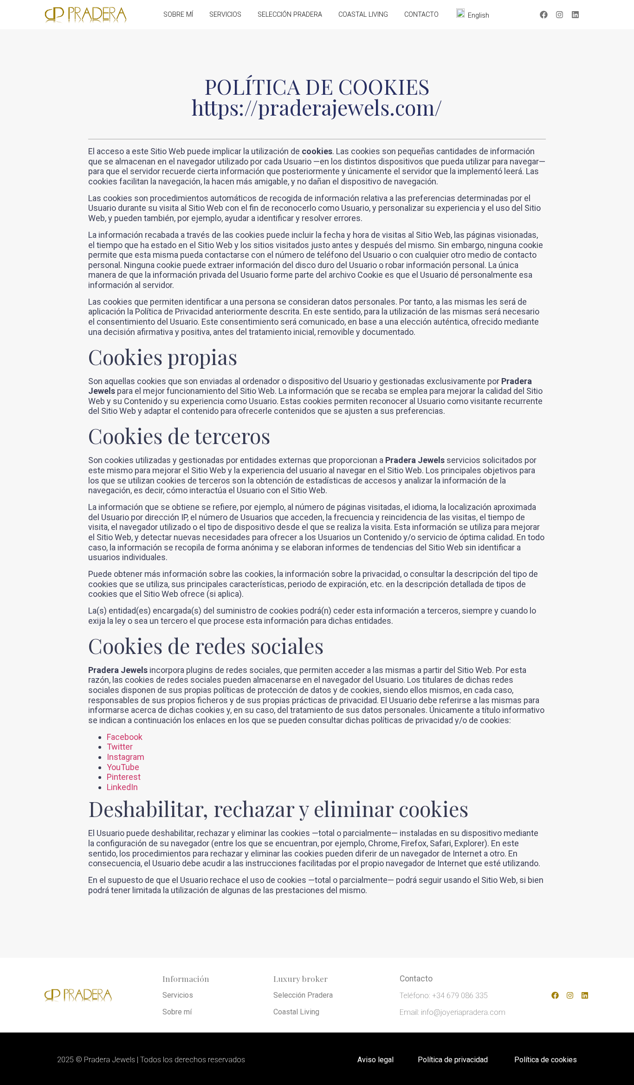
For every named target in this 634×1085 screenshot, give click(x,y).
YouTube (123, 767)
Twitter (120, 747)
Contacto (416, 978)
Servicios (177, 995)
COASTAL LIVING (363, 15)
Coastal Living (296, 1011)
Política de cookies (545, 1059)
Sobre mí (177, 1011)
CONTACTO (421, 15)
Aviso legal (375, 1059)
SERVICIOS (225, 15)
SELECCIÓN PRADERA (290, 15)
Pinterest (124, 777)
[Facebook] (544, 15)
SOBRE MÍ (178, 15)
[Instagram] (560, 15)
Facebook (124, 737)
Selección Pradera (303, 995)
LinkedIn (122, 787)
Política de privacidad (453, 1059)
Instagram (125, 757)
